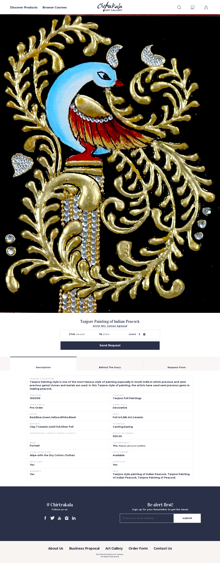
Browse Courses (55, 7)
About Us (55, 548)
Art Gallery (114, 548)
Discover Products (23, 7)
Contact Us (163, 548)
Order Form (138, 548)
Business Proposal (84, 548)
